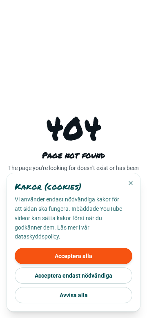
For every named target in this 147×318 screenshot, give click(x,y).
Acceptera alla (73, 256)
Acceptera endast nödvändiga (73, 275)
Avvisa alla (74, 295)
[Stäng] (130, 183)
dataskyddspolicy (37, 236)
